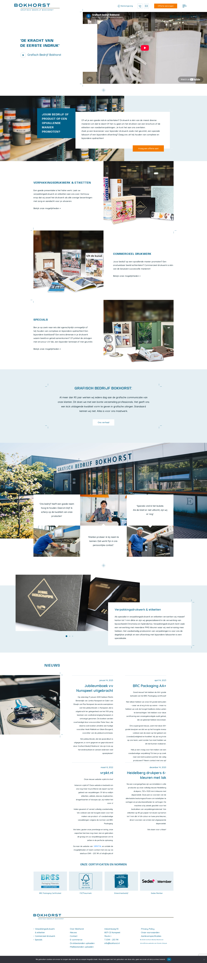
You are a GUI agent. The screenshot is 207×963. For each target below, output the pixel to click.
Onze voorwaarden (150, 932)
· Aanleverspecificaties (150, 936)
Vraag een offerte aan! (148, 148)
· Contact (73, 936)
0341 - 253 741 (140, 6)
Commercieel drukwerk (45, 936)
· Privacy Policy (147, 929)
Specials (38, 939)
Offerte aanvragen (166, 6)
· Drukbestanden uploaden (82, 943)
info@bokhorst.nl (112, 943)
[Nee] (204, 959)
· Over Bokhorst (76, 929)
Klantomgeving (126, 6)
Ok (169, 959)
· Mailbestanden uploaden (81, 947)
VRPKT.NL (98, 846)
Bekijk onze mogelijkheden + (47, 208)
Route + (107, 936)
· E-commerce (75, 939)
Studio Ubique (162, 943)
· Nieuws (73, 932)
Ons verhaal (103, 422)
